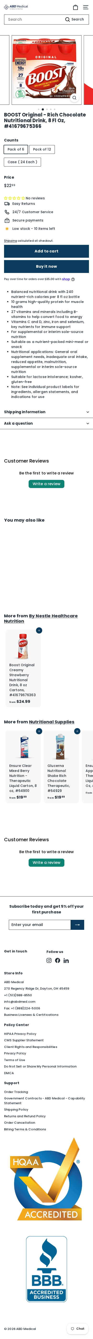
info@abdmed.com (19, 1001)
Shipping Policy (16, 1109)
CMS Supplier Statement (24, 1040)
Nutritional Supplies (52, 722)
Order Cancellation (19, 1122)
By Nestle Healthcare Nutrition (41, 618)
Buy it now (46, 266)
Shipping (10, 241)
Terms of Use (14, 1060)
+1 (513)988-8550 (18, 995)
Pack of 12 (42, 149)
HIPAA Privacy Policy (20, 1034)
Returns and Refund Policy (25, 1116)
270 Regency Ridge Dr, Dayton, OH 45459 (36, 988)
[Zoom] (74, 97)
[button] (15, 198)
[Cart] (75, 7)
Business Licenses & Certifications (31, 1014)
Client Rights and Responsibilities (30, 1047)
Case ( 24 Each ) (22, 162)
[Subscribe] (77, 925)
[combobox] (46, 20)
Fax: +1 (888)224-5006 (22, 1008)
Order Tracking (16, 1092)
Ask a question (18, 423)
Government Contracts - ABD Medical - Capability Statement (44, 1100)
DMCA (9, 1073)
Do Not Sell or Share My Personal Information (40, 1066)
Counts (11, 140)
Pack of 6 (16, 149)
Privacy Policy (15, 1053)
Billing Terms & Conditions (25, 1129)
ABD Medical (14, 982)
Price (9, 177)
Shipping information (24, 411)
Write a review (46, 484)
